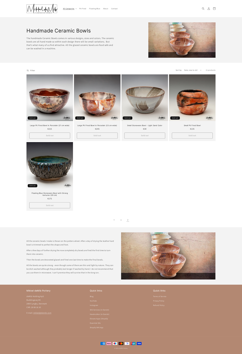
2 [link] (127, 219)
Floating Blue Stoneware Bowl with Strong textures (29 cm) (50, 194)
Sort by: (179, 70)
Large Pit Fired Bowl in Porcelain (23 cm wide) (97, 125)
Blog (92, 296)
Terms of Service (159, 296)
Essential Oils (95, 323)
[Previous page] (114, 220)
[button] (70, 8)
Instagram (94, 305)
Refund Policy (158, 305)
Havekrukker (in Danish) (99, 314)
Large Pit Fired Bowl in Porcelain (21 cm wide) (49, 125)
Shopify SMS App (96, 327)
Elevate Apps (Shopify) (99, 319)
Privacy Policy (158, 301)
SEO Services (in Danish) (99, 310)
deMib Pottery (123, 348)
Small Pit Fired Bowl (192, 125)
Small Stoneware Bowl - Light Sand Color (144, 125)
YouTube (93, 301)
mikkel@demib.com (42, 313)
